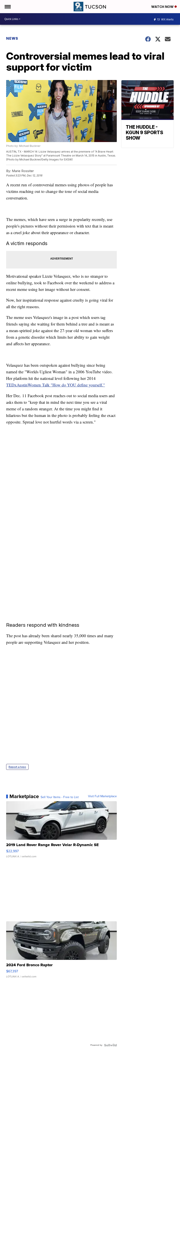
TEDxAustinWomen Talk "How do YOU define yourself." (55, 385)
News (12, 38)
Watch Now (163, 7)
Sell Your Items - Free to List (60, 797)
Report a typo (17, 767)
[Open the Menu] (7, 6)
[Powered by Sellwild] (110, 1045)
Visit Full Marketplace (102, 796)
